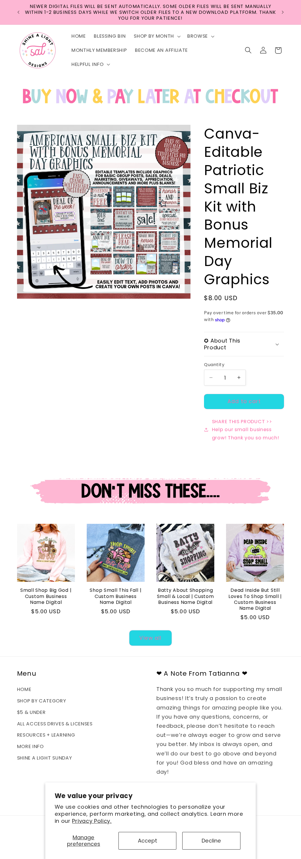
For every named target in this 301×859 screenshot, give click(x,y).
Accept (147, 840)
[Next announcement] (282, 12)
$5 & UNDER (31, 712)
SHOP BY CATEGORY (41, 700)
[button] (156, 36)
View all (150, 638)
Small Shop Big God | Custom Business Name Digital (45, 596)
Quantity (214, 364)
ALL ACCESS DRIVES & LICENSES (55, 723)
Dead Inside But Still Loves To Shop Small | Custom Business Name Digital (255, 599)
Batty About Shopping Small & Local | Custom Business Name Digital (185, 596)
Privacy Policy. (91, 821)
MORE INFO (30, 746)
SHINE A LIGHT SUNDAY (44, 758)
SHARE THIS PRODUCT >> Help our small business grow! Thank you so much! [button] (245, 429)
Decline (211, 840)
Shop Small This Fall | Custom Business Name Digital (115, 596)
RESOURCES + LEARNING (46, 735)
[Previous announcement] (18, 12)
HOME (24, 689)
